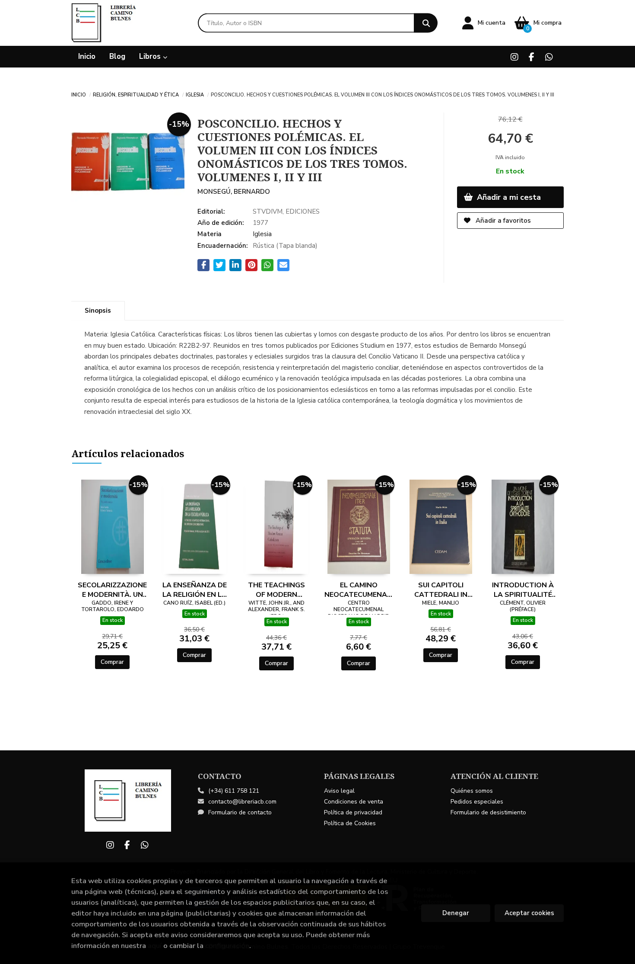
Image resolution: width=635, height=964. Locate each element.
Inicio (78, 94)
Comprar (112, 662)
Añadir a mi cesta (508, 197)
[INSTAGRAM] (514, 57)
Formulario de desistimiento (488, 812)
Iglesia (195, 94)
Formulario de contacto (240, 812)
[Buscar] (426, 23)
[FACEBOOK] (531, 57)
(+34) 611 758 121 (233, 791)
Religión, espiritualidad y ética (136, 94)
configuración (227, 946)
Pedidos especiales (477, 801)
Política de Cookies (350, 823)
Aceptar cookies (529, 913)
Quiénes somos (472, 791)
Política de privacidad (353, 812)
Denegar (455, 913)
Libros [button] (151, 56)
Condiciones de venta (353, 801)
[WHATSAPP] (549, 57)
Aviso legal (339, 791)
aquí (155, 946)
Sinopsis (98, 310)
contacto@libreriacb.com (242, 801)
